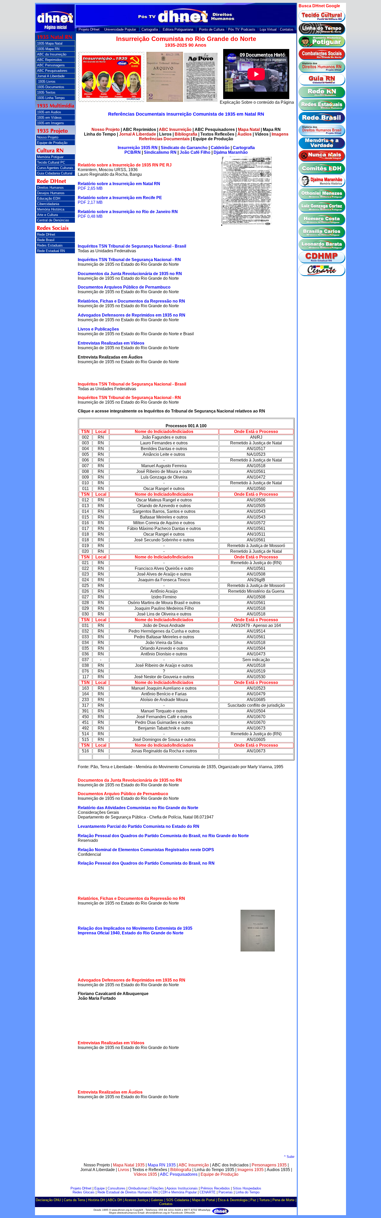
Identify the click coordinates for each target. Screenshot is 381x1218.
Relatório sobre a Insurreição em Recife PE (120, 197)
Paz (253, 1200)
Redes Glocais (84, 1192)
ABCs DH (115, 1200)
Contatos (286, 29)
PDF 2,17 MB (90, 202)
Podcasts (248, 29)
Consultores (116, 1188)
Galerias (157, 1200)
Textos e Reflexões (149, 1169)
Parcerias (225, 1192)
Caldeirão (220, 147)
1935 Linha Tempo (51, 98)
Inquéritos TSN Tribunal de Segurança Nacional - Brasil (132, 246)
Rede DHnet (46, 234)
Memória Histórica (50, 209)
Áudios (244, 134)
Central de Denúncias (53, 220)
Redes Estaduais (50, 245)
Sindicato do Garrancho (184, 147)
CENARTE (208, 1192)
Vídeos (262, 134)
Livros (165, 134)
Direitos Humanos (50, 188)
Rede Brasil (45, 240)
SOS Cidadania (177, 1200)
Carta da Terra (74, 1200)
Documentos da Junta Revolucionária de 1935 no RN (130, 273)
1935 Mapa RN (48, 49)
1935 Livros (46, 81)
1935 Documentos (50, 87)
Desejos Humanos (51, 193)
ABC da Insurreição (51, 54)
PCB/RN (132, 152)
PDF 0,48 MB (90, 216)
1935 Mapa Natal (49, 43)
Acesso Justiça (136, 1200)
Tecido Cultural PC (51, 162)
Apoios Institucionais (182, 1188)
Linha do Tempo (100, 134)
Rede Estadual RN (51, 251)
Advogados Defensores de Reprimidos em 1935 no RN (131, 315)
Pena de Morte (283, 1200)
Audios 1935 (279, 1169)
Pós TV (233, 29)
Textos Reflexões (217, 134)
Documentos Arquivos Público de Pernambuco (124, 287)
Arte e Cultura (47, 215)
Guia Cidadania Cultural (54, 173)
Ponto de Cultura (211, 29)
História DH (96, 1200)
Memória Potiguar (50, 157)
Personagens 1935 (269, 1165)
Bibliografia (186, 134)
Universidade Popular (120, 29)
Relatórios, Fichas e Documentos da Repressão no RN (131, 301)
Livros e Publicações (98, 329)
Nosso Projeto (47, 137)
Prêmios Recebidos (215, 1188)
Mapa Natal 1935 (129, 1165)
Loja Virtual (268, 29)
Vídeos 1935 (146, 1174)
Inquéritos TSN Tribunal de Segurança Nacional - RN (129, 259)
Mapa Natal (249, 129)
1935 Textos (46, 92)
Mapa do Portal (203, 1200)
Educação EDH (48, 198)
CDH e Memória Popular (178, 1192)
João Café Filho (195, 152)
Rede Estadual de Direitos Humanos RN (127, 1192)
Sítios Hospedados (247, 1188)
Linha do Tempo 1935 (214, 1169)
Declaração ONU (48, 1200)
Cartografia (150, 29)
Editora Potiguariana (178, 29)
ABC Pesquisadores (52, 71)
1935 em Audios (49, 112)
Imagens (280, 134)
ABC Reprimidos (49, 60)
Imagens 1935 (251, 1169)
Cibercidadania (48, 204)
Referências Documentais (164, 139)
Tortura (264, 1200)
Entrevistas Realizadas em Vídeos (111, 343)
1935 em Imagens (50, 123)
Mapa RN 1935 (162, 1165)
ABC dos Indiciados (230, 1165)
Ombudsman (137, 1188)
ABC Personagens (51, 65)
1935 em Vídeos (49, 118)
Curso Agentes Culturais (55, 168)
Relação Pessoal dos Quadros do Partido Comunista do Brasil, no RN (146, 863)
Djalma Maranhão (231, 152)
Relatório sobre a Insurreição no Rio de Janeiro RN (128, 211)
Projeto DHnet (89, 29)
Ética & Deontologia (233, 1200)
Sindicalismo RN (160, 152)
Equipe (99, 1188)
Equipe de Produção (52, 143)
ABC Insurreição (175, 129)
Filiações (157, 1188)
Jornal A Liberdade (51, 76)
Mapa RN (272, 129)
